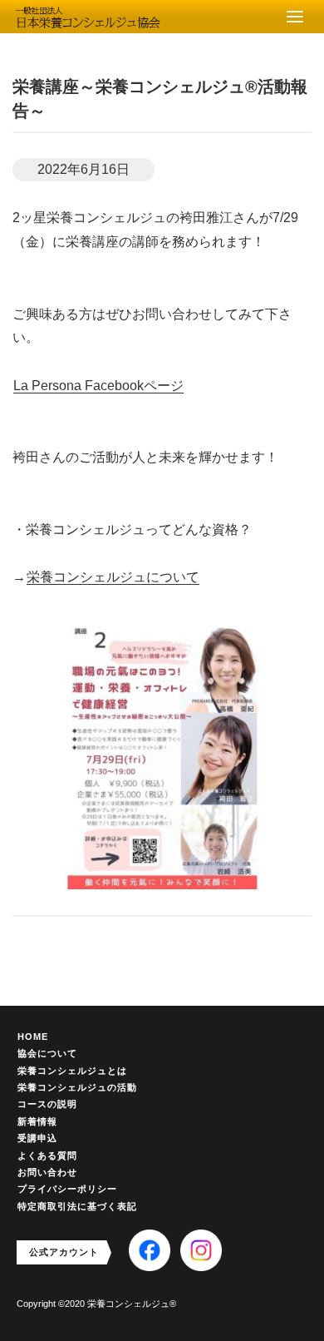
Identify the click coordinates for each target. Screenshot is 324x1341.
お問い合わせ (47, 1172)
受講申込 (37, 1138)
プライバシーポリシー (67, 1189)
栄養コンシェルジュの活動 (77, 1087)
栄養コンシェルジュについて (113, 577)
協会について (47, 1053)
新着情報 (37, 1121)
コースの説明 (47, 1104)
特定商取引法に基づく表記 (77, 1206)
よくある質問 (47, 1155)
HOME (32, 1037)
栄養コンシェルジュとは (72, 1071)
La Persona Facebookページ (98, 386)
